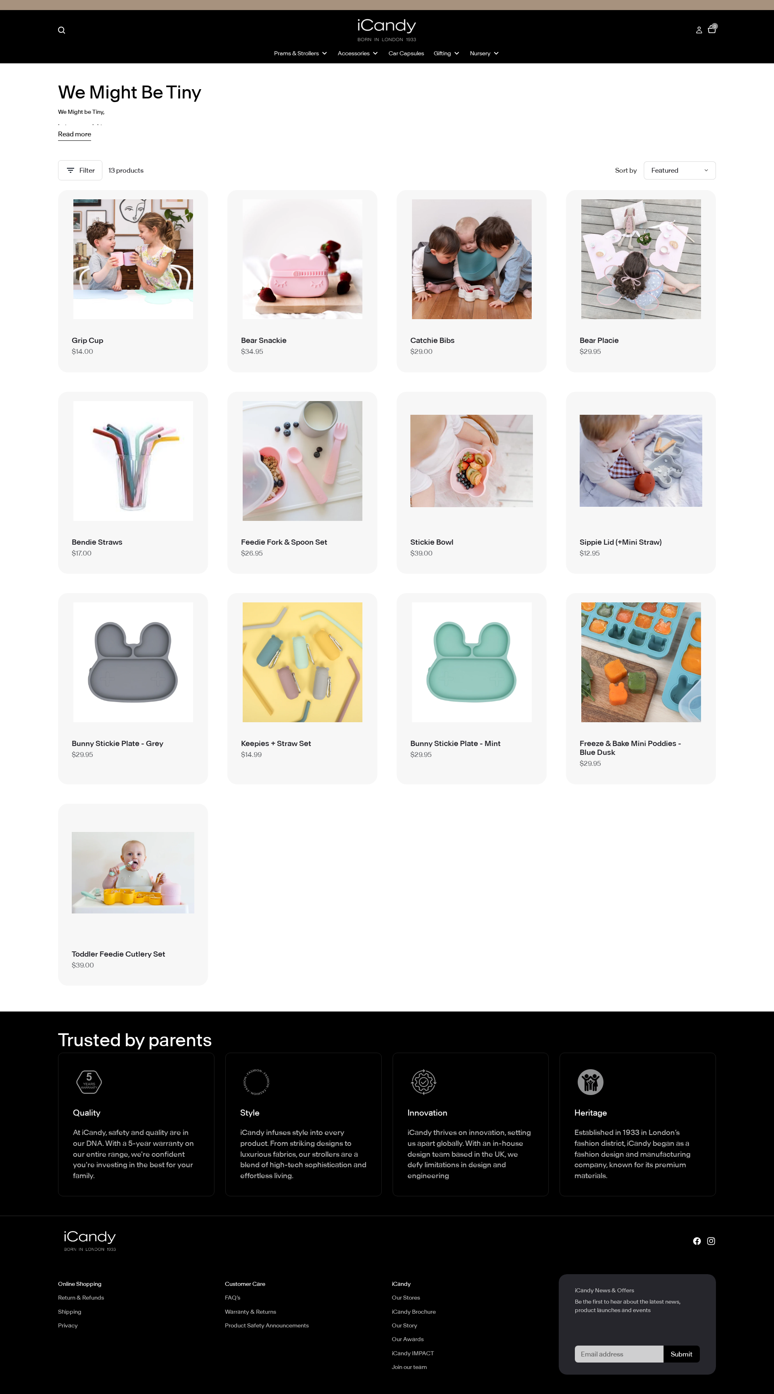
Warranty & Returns (250, 1311)
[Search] (61, 30)
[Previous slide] (84, 259)
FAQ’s (232, 1297)
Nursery (480, 53)
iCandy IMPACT (413, 1353)
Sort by (626, 170)
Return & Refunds (81, 1297)
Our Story (404, 1325)
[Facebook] (697, 1241)
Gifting (442, 53)
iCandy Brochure (414, 1311)
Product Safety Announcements (267, 1325)
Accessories (354, 53)
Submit (682, 1354)
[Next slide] (182, 259)
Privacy (68, 1325)
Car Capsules (406, 53)
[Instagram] (711, 1241)
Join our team (409, 1367)
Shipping (69, 1311)
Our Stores (406, 1297)
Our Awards (408, 1339)
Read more (74, 135)
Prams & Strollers (296, 53)
